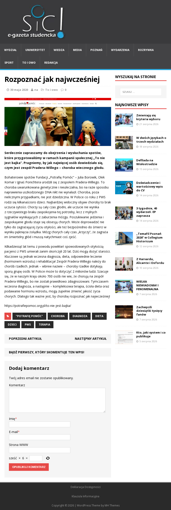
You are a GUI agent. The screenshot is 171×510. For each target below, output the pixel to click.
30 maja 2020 (19, 90)
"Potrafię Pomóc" (29, 316)
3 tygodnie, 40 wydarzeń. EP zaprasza (146, 212)
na (36, 90)
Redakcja (51, 63)
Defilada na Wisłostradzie (146, 162)
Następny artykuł (91, 338)
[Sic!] (85, 22)
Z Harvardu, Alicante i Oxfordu (150, 261)
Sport (9, 63)
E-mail (13, 432)
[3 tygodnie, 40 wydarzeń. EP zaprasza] (124, 217)
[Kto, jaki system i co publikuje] (124, 341)
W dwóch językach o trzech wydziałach (151, 140)
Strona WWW (18, 445)
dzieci (12, 324)
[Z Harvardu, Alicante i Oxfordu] (124, 268)
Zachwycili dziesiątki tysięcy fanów (149, 311)
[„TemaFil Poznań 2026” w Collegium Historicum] (124, 243)
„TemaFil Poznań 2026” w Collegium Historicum (149, 237)
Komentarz (17, 385)
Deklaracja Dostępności (86, 487)
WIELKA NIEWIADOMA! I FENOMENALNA (147, 285)
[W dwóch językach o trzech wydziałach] (124, 147)
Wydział (10, 50)
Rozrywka (146, 50)
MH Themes (112, 505)
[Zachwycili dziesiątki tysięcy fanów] (124, 316)
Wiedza (59, 50)
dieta (99, 316)
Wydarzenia (120, 50)
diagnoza (80, 316)
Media (77, 50)
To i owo (29, 63)
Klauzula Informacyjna (85, 496)
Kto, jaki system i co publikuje (151, 334)
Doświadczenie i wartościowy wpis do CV (149, 186)
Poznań (96, 50)
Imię (12, 419)
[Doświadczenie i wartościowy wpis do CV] (124, 192)
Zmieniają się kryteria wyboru (148, 117)
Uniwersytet (35, 50)
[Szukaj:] (141, 92)
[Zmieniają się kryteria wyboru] (124, 124)
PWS (28, 324)
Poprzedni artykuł (25, 338)
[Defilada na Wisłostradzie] (124, 169)
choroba (58, 316)
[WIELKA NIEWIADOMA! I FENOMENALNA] (124, 290)
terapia (44, 324)
